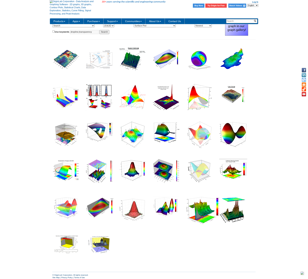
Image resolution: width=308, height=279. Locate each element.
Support (111, 21)
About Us (154, 21)
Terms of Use (79, 277)
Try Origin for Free (216, 5)
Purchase (92, 21)
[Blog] (304, 79)
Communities (132, 21)
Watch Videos (236, 5)
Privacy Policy (67, 277)
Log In (255, 2)
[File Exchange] (304, 89)
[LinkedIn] (304, 75)
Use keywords (62, 32)
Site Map (56, 277)
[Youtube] (304, 94)
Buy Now (198, 5)
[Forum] (304, 84)
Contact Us (174, 21)
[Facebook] (304, 70)
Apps (75, 21)
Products (58, 21)
